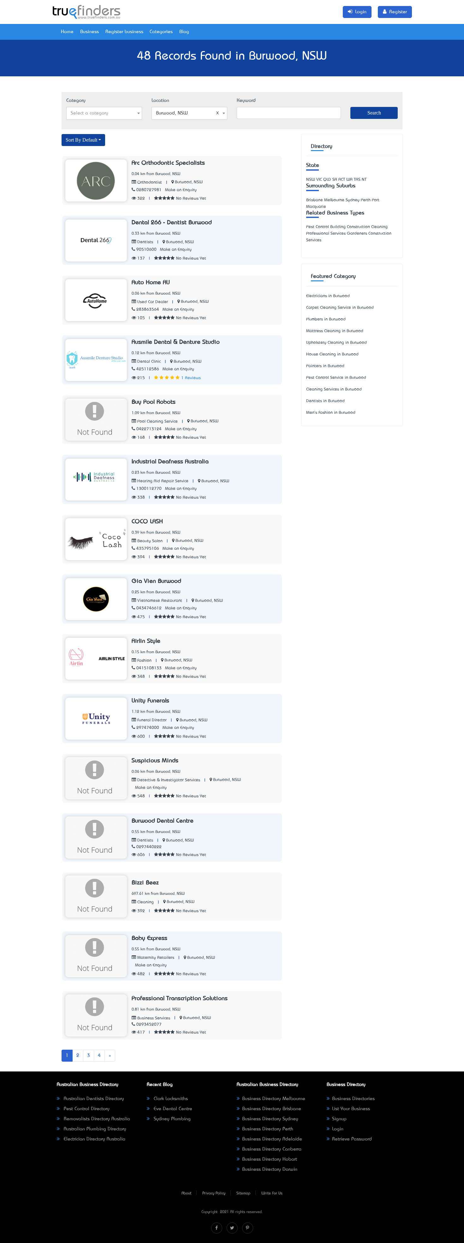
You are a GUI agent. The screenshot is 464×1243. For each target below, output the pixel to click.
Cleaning (145, 902)
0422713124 (149, 429)
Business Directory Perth (267, 1129)
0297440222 (149, 847)
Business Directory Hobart (269, 1159)
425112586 (147, 369)
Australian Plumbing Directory (94, 1129)
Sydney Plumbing (171, 1119)
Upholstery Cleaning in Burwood (336, 343)
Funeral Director (151, 720)
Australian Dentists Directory (93, 1099)
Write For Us (272, 1193)
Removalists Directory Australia (96, 1119)
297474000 (147, 728)
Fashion (144, 661)
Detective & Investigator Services (168, 780)
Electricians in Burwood (328, 296)
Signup (339, 1119)
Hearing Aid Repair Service (162, 481)
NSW (310, 180)
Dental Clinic (148, 362)
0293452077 (149, 1025)
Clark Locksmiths (170, 1099)
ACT (341, 180)
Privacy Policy (213, 1193)
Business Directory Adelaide (272, 1139)
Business (89, 32)
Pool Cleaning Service (157, 421)
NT (364, 180)
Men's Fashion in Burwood (330, 413)
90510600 (146, 250)
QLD (327, 180)
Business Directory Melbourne (273, 1099)
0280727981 (149, 190)
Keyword (246, 100)
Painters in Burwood (325, 366)
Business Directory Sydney (270, 1119)
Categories (161, 32)
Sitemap (243, 1193)
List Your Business (351, 1109)
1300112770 (149, 489)
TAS (357, 180)
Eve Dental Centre (172, 1109)
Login (337, 1129)
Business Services (153, 1018)
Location (160, 100)
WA (349, 180)
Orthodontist (149, 182)
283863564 (147, 310)
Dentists (144, 242)
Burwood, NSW (189, 182)
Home (67, 32)
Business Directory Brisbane (271, 1109)
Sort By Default (81, 140)
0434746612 (149, 608)
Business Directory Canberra (271, 1149)
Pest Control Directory (86, 1109)
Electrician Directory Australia (93, 1139)
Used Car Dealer (152, 302)
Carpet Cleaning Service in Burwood (340, 308)
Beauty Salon (149, 541)
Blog (184, 32)
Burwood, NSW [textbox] (172, 113)
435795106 (147, 549)
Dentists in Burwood (325, 401)
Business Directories (353, 1099)
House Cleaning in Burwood (332, 354)
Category (76, 100)
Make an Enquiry (181, 190)
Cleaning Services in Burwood (334, 389)
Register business (124, 32)
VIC (319, 180)
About (186, 1193)
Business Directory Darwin (269, 1169)
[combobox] (104, 113)
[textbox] (104, 113)
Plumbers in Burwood (326, 319)
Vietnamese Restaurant (159, 601)
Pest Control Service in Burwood (336, 378)
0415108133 (149, 668)
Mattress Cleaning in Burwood (334, 331)
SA (334, 180)
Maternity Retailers (155, 958)
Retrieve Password (352, 1139)
